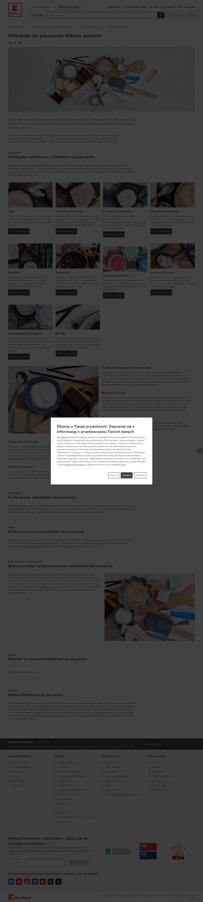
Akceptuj (126, 475)
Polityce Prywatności (76, 464)
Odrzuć (113, 475)
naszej (63, 437)
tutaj (123, 464)
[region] (101, 451)
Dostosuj (140, 475)
